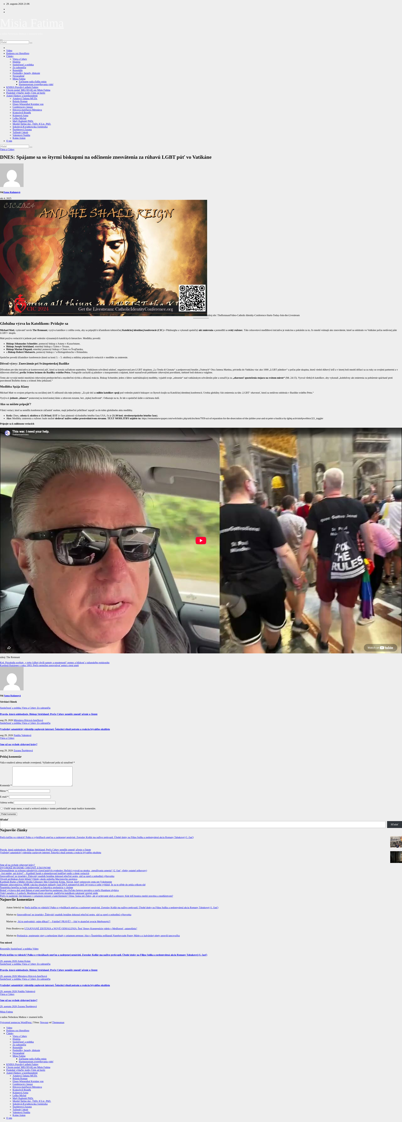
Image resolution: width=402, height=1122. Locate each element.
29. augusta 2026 (8, 961)
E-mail (4, 796)
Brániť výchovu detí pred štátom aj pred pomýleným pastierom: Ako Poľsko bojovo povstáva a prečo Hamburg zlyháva (59, 890)
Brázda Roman (20, 101)
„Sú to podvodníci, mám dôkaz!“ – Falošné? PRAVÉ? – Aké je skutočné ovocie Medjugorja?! (63, 921)
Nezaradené (18, 76)
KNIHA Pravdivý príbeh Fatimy (22, 87)
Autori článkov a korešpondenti (22, 95)
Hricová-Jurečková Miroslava (27, 109)
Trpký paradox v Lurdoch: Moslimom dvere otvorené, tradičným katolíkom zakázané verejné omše (49, 893)
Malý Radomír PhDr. (23, 121)
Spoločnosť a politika (23, 64)
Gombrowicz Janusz (23, 107)
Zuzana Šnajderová (23, 750)
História (16, 61)
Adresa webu (6, 802)
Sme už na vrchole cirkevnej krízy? (18, 744)
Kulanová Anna (20, 115)
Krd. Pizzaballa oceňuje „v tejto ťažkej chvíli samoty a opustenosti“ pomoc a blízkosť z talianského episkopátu (54, 662)
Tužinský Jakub (20, 132)
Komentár (6, 785)
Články (10, 56)
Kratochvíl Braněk (22, 112)
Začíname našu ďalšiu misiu (32, 81)
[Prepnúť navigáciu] (1, 39)
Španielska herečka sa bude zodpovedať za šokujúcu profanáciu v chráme (36, 887)
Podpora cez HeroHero (17, 53)
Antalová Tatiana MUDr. (25, 98)
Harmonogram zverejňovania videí (36, 84)
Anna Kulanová (11, 192)
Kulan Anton (19, 138)
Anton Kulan (23, 961)
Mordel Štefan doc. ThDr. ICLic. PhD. (32, 124)
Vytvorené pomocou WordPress (16, 1022)
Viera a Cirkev (20, 59)
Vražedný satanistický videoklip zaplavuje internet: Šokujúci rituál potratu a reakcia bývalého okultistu (55, 729)
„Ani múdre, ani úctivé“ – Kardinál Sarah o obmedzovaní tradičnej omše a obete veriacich (44, 873)
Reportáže (18, 70)
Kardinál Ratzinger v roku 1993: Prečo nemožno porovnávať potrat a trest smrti (39, 665)
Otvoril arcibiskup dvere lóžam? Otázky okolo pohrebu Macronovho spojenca (38, 879)
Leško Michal (19, 118)
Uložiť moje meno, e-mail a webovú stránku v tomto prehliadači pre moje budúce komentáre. (50, 808)
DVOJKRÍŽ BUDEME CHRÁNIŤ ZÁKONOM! (25, 867)
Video (9, 50)
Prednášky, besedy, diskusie (26, 73)
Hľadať (4, 819)
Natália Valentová (22, 735)
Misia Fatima (32, 23)
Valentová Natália (21, 135)
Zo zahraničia (19, 67)
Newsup (44, 1022)
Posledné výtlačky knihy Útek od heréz (25, 93)
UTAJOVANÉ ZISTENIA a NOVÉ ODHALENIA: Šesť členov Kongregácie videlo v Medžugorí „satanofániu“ (80, 928)
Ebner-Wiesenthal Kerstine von (28, 104)
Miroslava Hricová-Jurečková (28, 720)
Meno (4, 791)
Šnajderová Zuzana (22, 129)
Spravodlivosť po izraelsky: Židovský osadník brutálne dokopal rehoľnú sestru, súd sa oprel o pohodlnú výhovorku (57, 876)
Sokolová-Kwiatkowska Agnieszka (30, 126)
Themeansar (58, 1022)
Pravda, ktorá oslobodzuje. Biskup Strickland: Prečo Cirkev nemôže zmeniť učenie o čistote (49, 714)
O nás (9, 140)
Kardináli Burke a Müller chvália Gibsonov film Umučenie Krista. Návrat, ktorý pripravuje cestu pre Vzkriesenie (56, 881)
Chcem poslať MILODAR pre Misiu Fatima (28, 90)
